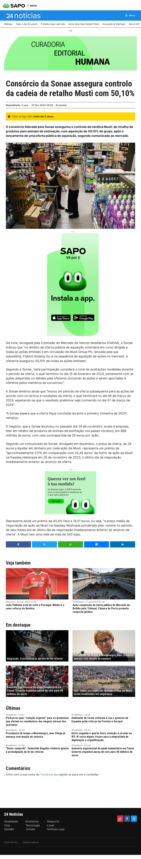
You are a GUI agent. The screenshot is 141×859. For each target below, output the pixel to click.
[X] (134, 819)
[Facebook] (127, 819)
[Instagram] (120, 819)
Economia (61, 105)
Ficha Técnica (11, 842)
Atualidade (78, 601)
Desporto (10, 601)
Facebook (46, 774)
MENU (33, 5)
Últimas (13, 708)
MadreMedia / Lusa (17, 105)
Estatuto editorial (31, 842)
